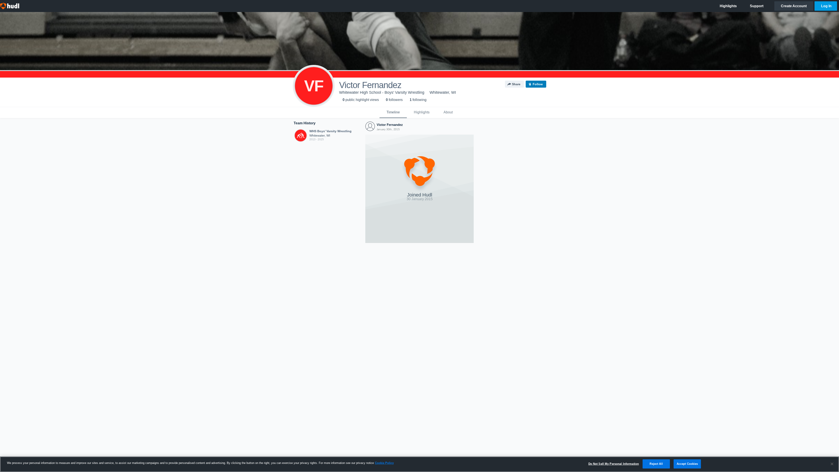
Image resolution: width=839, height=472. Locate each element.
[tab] (393, 112)
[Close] (832, 464)
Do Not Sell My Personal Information (613, 463)
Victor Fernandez (390, 125)
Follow (538, 84)
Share (516, 84)
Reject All (656, 463)
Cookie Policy (384, 463)
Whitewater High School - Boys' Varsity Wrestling (381, 92)
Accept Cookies (687, 463)
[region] (419, 464)
